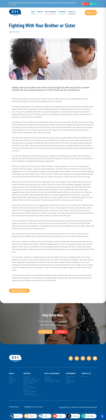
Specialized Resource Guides (51, 379)
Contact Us (71, 12)
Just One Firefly (69, 381)
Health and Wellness (28, 383)
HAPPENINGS (71, 373)
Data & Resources (50, 12)
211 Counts (47, 376)
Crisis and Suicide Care (28, 378)
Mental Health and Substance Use (31, 379)
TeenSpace (25, 384)
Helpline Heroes (70, 379)
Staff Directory (85, 376)
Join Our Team (12, 381)
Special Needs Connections (29, 388)
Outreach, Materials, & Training (52, 381)
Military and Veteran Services (30, 381)
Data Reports (48, 378)
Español (86, 3)
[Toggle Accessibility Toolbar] (102, 416)
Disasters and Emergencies (29, 391)
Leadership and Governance (12, 378)
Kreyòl (94, 3)
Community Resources (28, 393)
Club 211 (68, 378)
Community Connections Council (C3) (32, 394)
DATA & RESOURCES (52, 373)
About (33, 12)
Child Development (28, 386)
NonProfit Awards (70, 376)
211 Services (26, 376)
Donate (68, 383)
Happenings (62, 12)
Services (40, 12)
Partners (11, 383)
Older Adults (26, 389)
